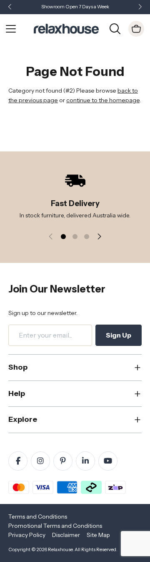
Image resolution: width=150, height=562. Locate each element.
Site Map (98, 535)
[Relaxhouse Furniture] (66, 28)
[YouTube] (108, 461)
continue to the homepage (103, 100)
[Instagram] (40, 461)
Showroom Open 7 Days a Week (75, 7)
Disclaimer (66, 535)
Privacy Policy (26, 535)
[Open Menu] (11, 28)
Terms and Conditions (37, 516)
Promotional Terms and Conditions (55, 525)
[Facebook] (18, 461)
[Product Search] (115, 28)
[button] (140, 7)
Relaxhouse (60, 549)
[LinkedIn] (85, 461)
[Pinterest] (62, 461)
